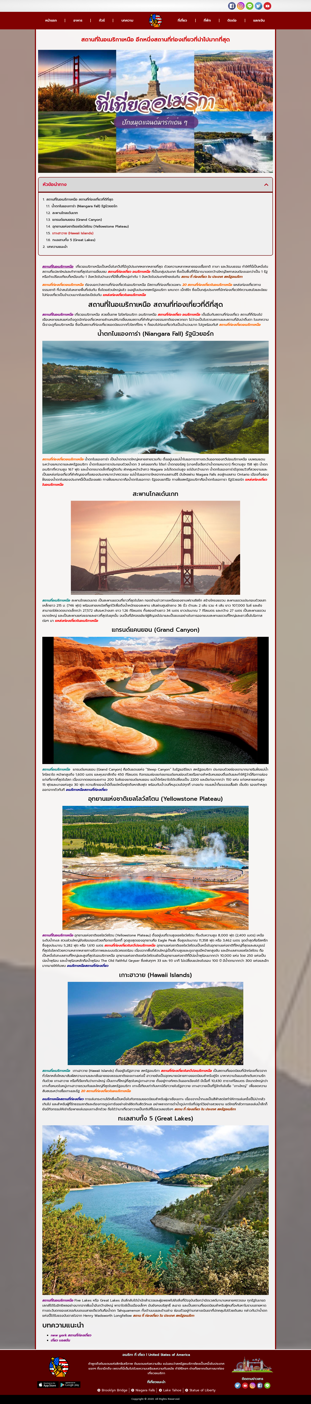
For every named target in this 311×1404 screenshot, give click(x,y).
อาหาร (77, 20)
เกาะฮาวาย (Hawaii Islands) (72, 233)
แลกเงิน (259, 20)
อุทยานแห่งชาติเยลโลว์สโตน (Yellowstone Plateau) (90, 226)
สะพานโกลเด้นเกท (65, 213)
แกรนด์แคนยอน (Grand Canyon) (77, 219)
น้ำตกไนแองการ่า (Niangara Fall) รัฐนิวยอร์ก (84, 206)
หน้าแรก (51, 20)
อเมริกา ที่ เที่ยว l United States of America (156, 1354)
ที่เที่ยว (182, 20)
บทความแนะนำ (57, 246)
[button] (266, 184)
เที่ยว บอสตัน (60, 1340)
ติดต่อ (232, 20)
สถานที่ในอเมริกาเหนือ (57, 266)
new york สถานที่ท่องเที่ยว (71, 1335)
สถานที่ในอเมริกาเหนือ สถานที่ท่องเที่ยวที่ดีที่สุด (79, 199)
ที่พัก (207, 20)
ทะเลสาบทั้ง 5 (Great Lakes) (73, 240)
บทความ (127, 20)
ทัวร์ (102, 20)
